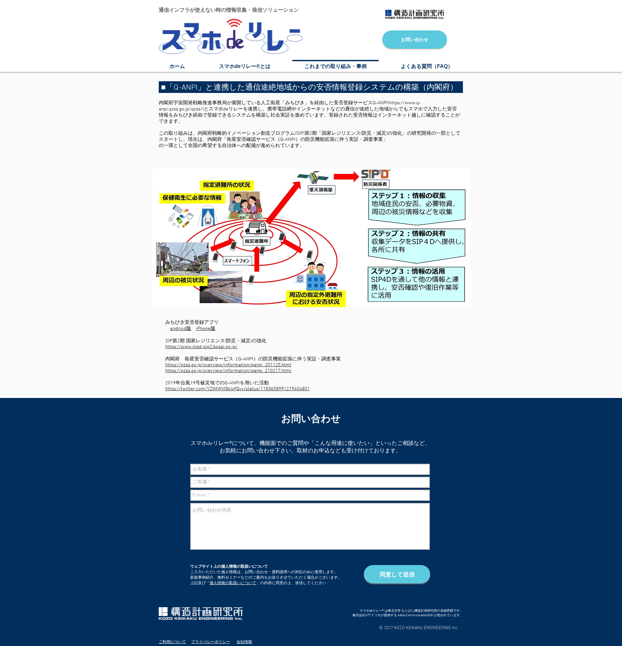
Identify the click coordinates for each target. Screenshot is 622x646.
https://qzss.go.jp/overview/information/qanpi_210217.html (228, 371)
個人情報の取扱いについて (233, 583)
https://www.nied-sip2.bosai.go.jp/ (201, 347)
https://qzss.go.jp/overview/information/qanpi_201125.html (228, 365)
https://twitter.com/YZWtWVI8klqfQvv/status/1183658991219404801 (237, 389)
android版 (180, 329)
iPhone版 (205, 329)
